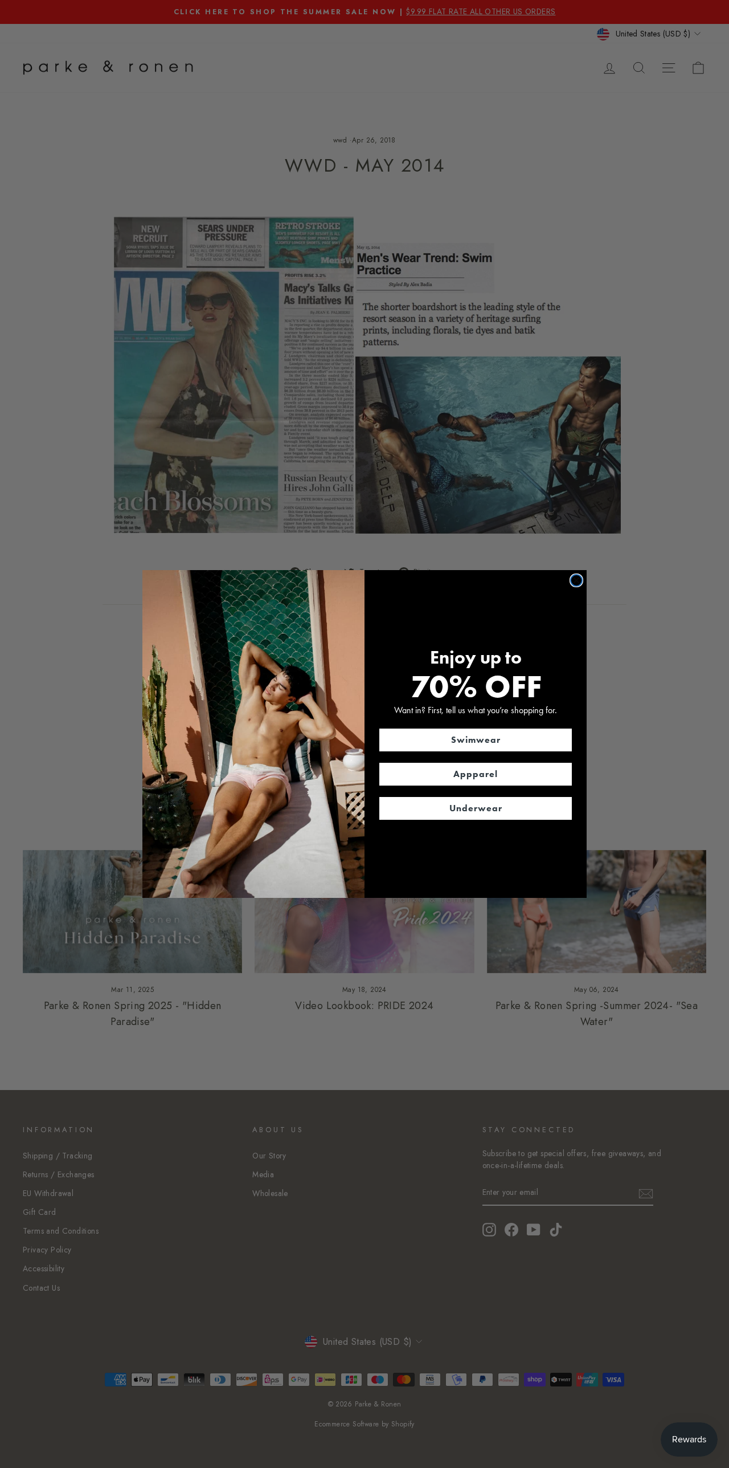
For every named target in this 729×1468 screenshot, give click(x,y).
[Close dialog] (576, 580)
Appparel (475, 773)
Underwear (475, 808)
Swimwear (476, 739)
